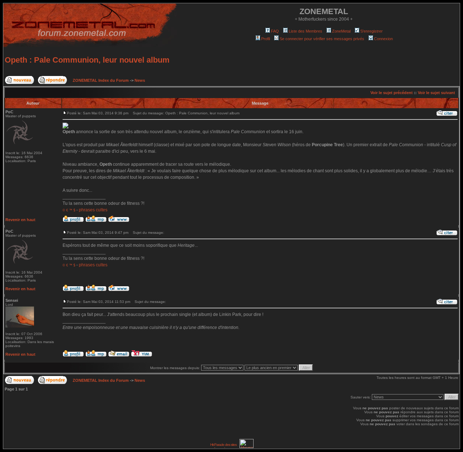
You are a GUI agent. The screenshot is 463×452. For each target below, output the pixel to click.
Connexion (383, 39)
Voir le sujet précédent (391, 92)
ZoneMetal (341, 31)
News (140, 80)
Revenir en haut (20, 219)
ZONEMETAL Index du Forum (101, 80)
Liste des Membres (305, 31)
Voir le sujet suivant (436, 92)
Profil (265, 39)
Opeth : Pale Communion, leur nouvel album (87, 59)
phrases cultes (93, 209)
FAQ (275, 31)
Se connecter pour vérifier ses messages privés (322, 39)
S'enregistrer (371, 31)
